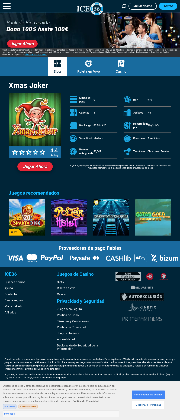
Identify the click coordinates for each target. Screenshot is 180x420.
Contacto (11, 294)
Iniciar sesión (142, 6)
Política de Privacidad (71, 327)
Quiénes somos (15, 282)
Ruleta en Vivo (88, 71)
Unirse (168, 6)
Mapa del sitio (14, 306)
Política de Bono (68, 315)
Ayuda (9, 288)
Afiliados (10, 312)
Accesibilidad (66, 339)
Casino (121, 71)
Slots (58, 71)
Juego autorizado (68, 333)
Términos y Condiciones (73, 321)
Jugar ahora (35, 166)
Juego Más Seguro (69, 309)
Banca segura (14, 300)
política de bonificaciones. (35, 54)
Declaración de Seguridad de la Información (77, 347)
